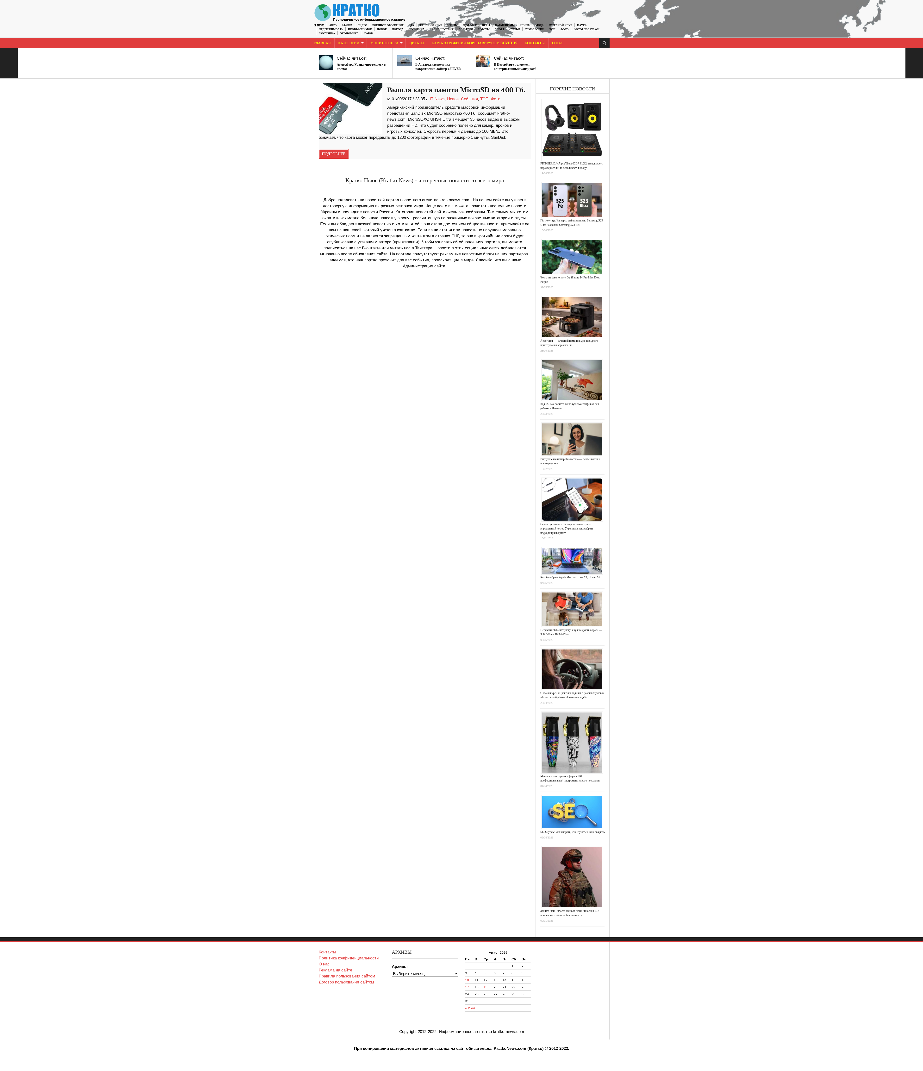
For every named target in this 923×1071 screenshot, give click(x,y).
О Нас (557, 43)
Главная (322, 43)
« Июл (470, 1008)
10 (467, 980)
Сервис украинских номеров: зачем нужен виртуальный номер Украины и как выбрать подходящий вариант (566, 529)
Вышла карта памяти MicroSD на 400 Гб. (456, 90)
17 (467, 987)
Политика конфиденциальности (349, 958)
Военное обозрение (388, 25)
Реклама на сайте (335, 970)
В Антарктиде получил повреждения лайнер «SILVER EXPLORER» (438, 69)
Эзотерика (327, 33)
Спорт (499, 29)
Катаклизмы (505, 25)
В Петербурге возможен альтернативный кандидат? (515, 67)
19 (485, 987)
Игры (486, 25)
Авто (333, 25)
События (466, 29)
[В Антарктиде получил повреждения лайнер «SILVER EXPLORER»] (404, 60)
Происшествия (442, 29)
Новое (382, 29)
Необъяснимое (360, 29)
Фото (565, 29)
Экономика (349, 33)
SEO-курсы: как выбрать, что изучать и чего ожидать (572, 832)
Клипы (525, 25)
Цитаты (416, 43)
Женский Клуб (430, 25)
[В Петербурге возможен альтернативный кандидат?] (483, 61)
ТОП (552, 29)
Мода (540, 25)
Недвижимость (331, 29)
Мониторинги (384, 43)
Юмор (368, 33)
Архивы (400, 966)
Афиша (347, 25)
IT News (319, 25)
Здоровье (470, 25)
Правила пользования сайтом (347, 976)
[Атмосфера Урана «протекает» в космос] (326, 62)
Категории (348, 43)
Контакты (535, 43)
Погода (398, 29)
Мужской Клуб (560, 25)
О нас (324, 964)
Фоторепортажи (586, 29)
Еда (411, 25)
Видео (362, 25)
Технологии (534, 29)
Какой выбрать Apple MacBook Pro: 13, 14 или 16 (570, 577)
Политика (416, 29)
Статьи (514, 29)
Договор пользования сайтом (346, 982)
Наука (582, 25)
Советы (484, 29)
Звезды (452, 25)
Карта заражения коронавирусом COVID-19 (474, 43)
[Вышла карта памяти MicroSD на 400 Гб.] (350, 108)
